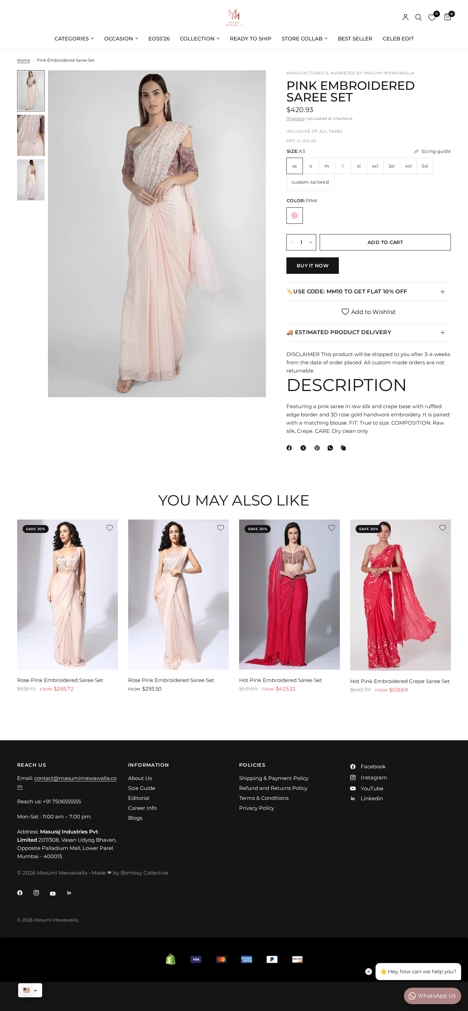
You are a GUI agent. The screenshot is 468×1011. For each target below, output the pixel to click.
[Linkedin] (74, 892)
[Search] (418, 17)
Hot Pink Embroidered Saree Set (280, 680)
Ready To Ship (250, 38)
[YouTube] (57, 893)
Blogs (135, 818)
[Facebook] (290, 448)
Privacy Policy (256, 808)
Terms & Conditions (263, 798)
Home (23, 60)
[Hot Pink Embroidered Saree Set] (289, 595)
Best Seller (355, 38)
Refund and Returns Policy (273, 788)
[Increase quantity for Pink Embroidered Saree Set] (311, 242)
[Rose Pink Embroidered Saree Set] (67, 595)
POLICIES (252, 765)
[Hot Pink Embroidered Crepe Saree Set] (400, 595)
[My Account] (405, 17)
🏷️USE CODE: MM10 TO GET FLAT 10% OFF (346, 291)
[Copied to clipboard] (345, 448)
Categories (71, 38)
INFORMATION (148, 765)
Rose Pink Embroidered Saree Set (60, 680)
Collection (197, 38)
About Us (140, 778)
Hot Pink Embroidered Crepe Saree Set (400, 681)
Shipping (295, 118)
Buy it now (313, 266)
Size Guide (141, 788)
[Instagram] (41, 892)
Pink (294, 215)
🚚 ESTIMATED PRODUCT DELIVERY (338, 332)
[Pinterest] (319, 448)
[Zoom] (251, 84)
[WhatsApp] (332, 448)
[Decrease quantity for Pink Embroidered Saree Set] (292, 242)
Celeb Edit (398, 38)
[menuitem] (74, 38)
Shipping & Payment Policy (273, 778)
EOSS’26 (159, 38)
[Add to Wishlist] (109, 528)
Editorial (138, 798)
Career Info (142, 808)
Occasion (118, 38)
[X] (304, 448)
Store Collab (302, 38)
